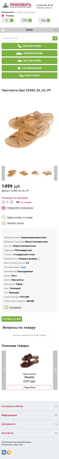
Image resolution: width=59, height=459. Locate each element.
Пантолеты (29, 376)
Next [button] (55, 173)
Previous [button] (3, 173)
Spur (23, 267)
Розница (10, 16)
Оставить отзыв (12, 319)
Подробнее (29, 387)
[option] (29, 370)
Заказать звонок (44, 8)
